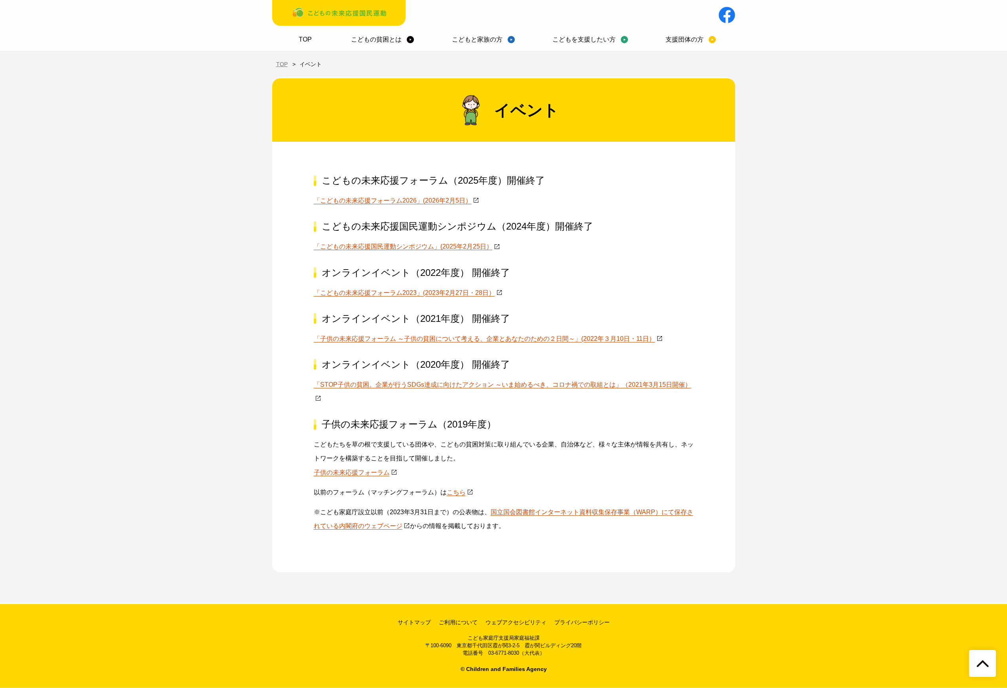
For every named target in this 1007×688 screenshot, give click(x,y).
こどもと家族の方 (477, 39)
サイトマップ (414, 622)
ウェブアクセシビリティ (515, 622)
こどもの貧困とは (376, 39)
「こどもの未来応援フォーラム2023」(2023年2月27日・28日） (404, 292)
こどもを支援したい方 (584, 39)
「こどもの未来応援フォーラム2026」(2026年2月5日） (393, 200)
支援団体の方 (685, 39)
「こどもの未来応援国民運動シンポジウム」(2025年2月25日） (403, 246)
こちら (456, 492)
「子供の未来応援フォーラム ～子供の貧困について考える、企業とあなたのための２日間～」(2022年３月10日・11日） (484, 338)
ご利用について (458, 622)
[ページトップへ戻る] (982, 663)
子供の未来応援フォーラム (352, 472)
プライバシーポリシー (582, 622)
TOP (305, 39)
